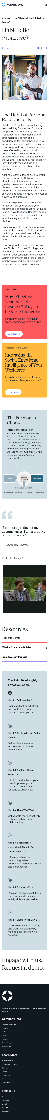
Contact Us (6, 1075)
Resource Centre (11, 637)
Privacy (4, 1039)
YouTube (5, 1108)
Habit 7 (8, 48)
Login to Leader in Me (9, 1024)
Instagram (5, 1111)
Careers (4, 1071)
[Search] (46, 4)
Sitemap (5, 1068)
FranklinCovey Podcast (14, 657)
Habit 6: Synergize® (19, 887)
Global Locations (8, 1032)
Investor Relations (8, 1061)
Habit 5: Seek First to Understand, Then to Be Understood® (21, 847)
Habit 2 (40, 48)
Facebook (5, 1100)
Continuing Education (9, 1064)
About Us (5, 1028)
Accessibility (6, 1043)
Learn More (13, 392)
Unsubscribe (6, 1082)
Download (13, 334)
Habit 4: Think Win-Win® (21, 810)
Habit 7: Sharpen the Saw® (22, 919)
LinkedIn (5, 1104)
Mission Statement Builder (16, 647)
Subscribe (5, 1079)
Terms (4, 1035)
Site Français (6, 1046)
